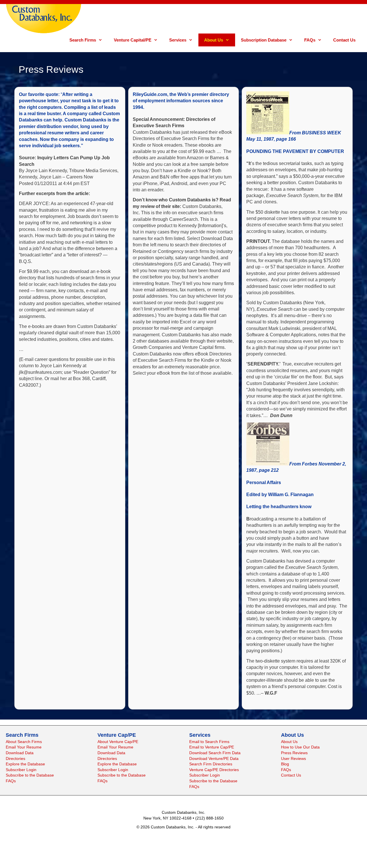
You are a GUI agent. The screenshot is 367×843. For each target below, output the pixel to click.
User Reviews (293, 758)
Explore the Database (25, 764)
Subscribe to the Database (30, 775)
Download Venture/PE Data (214, 758)
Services (177, 40)
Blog (285, 764)
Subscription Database (263, 40)
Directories (15, 758)
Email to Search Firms (209, 741)
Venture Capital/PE (132, 40)
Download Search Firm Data (215, 752)
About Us (213, 40)
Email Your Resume (24, 747)
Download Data (20, 752)
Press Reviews (294, 752)
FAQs (309, 40)
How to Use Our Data (300, 747)
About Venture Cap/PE (117, 741)
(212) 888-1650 (209, 818)
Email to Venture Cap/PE (211, 747)
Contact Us (344, 40)
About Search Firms (24, 741)
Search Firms (82, 40)
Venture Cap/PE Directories (214, 769)
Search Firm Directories (210, 764)
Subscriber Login (21, 769)
